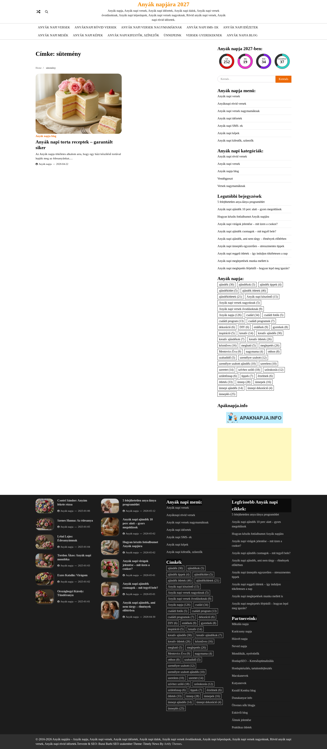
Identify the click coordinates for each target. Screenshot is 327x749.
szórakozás (274, 369)
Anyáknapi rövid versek (96, 27)
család (252, 315)
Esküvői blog (240, 712)
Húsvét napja (240, 638)
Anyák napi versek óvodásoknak (240, 309)
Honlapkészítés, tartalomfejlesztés (252, 668)
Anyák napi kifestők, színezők (133, 35)
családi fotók (273, 315)
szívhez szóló (249, 369)
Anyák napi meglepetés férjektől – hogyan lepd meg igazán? (253, 268)
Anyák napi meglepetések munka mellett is (243, 260)
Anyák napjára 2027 (163, 4)
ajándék (226, 284)
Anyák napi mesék (53, 35)
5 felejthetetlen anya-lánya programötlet (241, 201)
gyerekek (280, 327)
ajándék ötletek (254, 290)
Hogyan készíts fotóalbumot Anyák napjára (243, 216)
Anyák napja (45, 164)
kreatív (246, 333)
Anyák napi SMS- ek (203, 27)
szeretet (226, 369)
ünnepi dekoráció (260, 388)
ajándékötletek (230, 296)
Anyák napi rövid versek (232, 156)
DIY (244, 327)
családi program (231, 321)
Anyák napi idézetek (240, 27)
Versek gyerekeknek (204, 35)
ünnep (243, 382)
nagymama (254, 351)
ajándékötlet (228, 290)
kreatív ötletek (260, 339)
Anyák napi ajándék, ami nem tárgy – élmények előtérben (251, 238)
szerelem (268, 363)
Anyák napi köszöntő (262, 296)
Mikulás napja (240, 624)
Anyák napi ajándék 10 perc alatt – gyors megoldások (249, 209)
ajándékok (247, 284)
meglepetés (269, 345)
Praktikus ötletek (242, 727)
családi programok (261, 321)
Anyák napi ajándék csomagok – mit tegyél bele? (246, 231)
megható (248, 345)
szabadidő (227, 357)
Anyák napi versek (54, 27)
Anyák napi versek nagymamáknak (151, 27)
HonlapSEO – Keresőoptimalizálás (253, 661)
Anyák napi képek (88, 35)
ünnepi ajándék (231, 388)
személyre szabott (253, 357)
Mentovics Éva (230, 351)
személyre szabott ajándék (237, 363)
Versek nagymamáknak (231, 186)
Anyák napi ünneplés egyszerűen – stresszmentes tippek (250, 246)
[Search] (46, 12)
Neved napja (239, 646)
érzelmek (265, 376)
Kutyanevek (239, 683)
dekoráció (227, 327)
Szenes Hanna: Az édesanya (75, 520)
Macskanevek (240, 675)
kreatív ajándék (270, 333)
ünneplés (227, 394)
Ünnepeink (172, 35)
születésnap (228, 376)
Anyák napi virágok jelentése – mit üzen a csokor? (247, 224)
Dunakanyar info (242, 697)
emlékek (261, 327)
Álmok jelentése (241, 720)
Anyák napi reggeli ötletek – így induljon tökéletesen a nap (252, 253)
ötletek (226, 382)
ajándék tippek (270, 284)
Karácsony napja (242, 631)
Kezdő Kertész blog (244, 690)
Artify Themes (172, 743)
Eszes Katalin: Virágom (72, 575)
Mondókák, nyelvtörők (245, 653)
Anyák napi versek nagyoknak (239, 302)
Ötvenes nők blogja (243, 705)
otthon (274, 351)
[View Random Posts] (38, 12)
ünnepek (263, 382)
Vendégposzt (225, 178)
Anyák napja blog (242, 35)
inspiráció (227, 333)
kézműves (228, 345)
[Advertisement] (254, 454)
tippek (247, 376)
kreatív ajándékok (231, 339)
